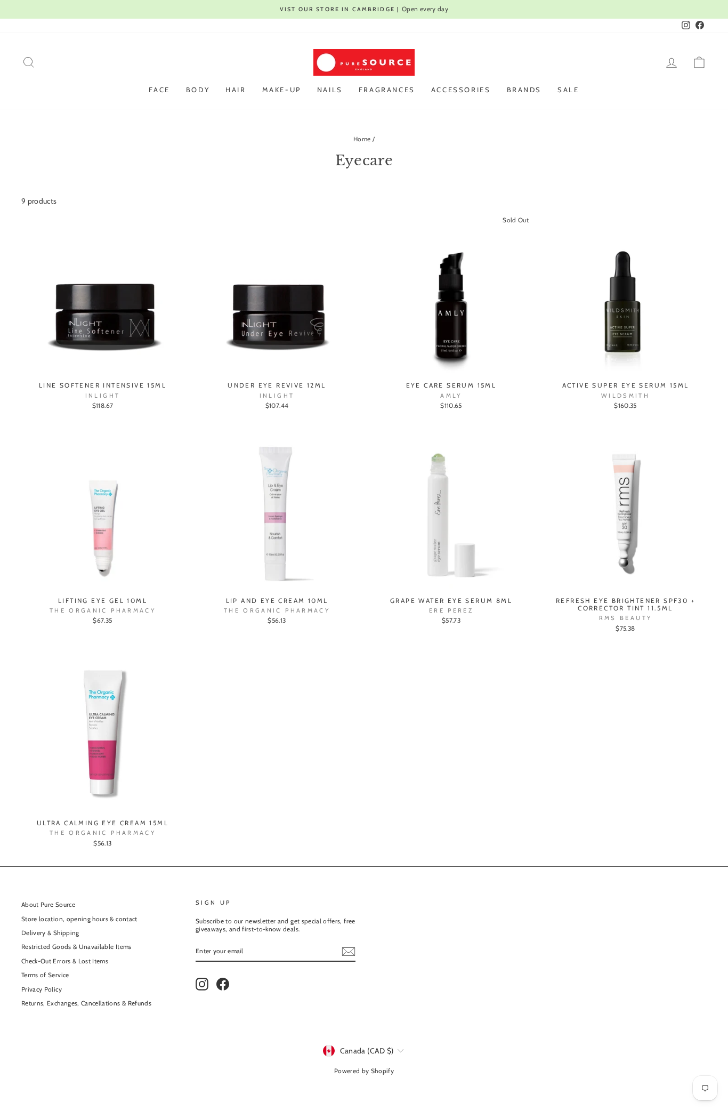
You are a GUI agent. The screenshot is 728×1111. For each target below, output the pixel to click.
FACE (159, 89)
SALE (568, 89)
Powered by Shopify (364, 1071)
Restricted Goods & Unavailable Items (76, 947)
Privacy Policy (41, 989)
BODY (197, 89)
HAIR (235, 89)
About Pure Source (48, 904)
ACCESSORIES (461, 89)
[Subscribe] (348, 951)
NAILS (330, 89)
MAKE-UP (281, 89)
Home (361, 139)
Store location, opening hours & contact (79, 919)
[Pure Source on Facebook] (222, 984)
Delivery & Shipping (50, 933)
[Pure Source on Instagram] (202, 984)
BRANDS (524, 89)
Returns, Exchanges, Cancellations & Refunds (86, 1003)
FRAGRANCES (387, 89)
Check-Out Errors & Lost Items (64, 961)
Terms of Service (45, 975)
